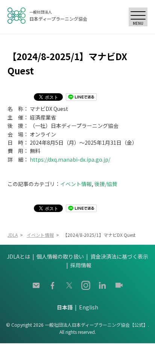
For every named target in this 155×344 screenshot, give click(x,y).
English (88, 307)
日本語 (65, 307)
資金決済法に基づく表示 (119, 256)
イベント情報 (76, 184)
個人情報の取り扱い (60, 256)
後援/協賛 (105, 184)
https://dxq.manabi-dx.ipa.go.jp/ (70, 159)
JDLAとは (18, 256)
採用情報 (80, 265)
